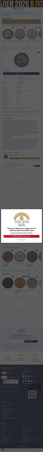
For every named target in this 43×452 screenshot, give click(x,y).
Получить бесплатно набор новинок (21, 236)
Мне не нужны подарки (21, 239)
